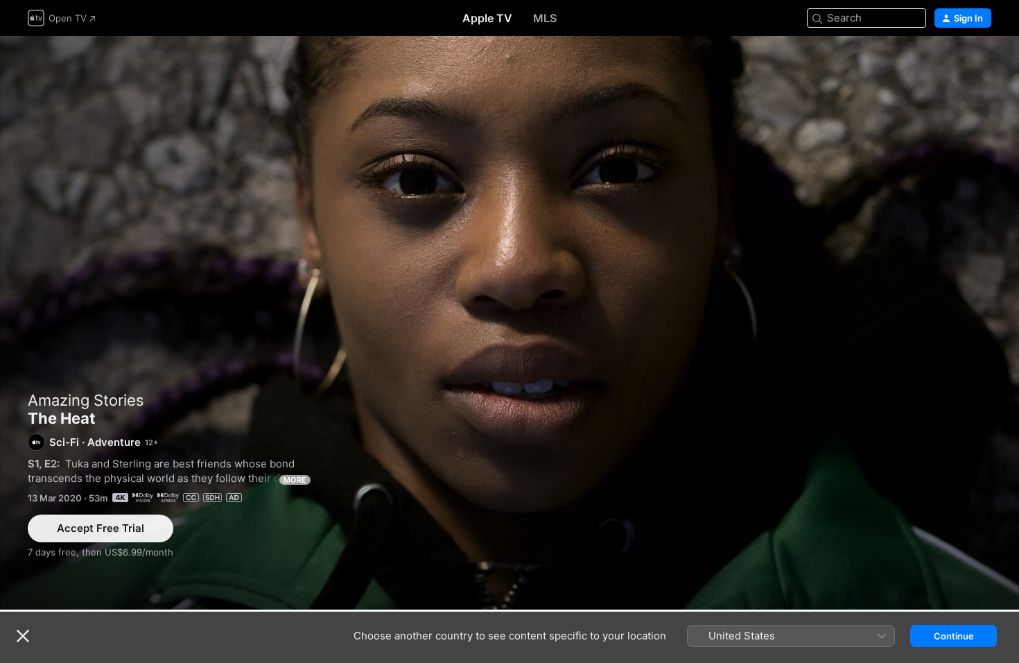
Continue (954, 636)
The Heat (509, 323)
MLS (545, 18)
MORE (295, 480)
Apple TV (487, 18)
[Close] (23, 636)
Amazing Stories (86, 400)
